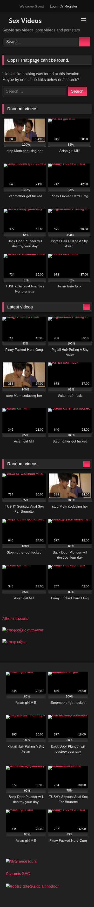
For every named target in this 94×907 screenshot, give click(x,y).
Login (54, 6)
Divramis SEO (18, 874)
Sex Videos (24, 20)
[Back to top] (79, 892)
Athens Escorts (15, 618)
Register (71, 6)
